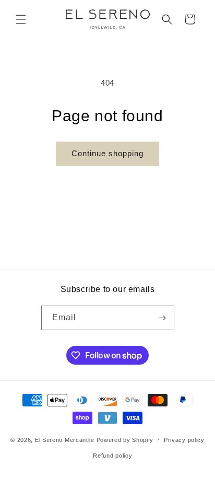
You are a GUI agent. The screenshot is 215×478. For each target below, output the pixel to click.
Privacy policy (184, 440)
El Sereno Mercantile (64, 439)
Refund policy (112, 455)
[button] (20, 19)
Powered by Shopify (125, 439)
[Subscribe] (162, 318)
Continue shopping (107, 153)
